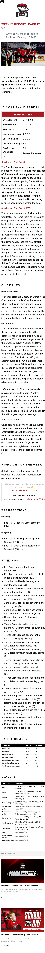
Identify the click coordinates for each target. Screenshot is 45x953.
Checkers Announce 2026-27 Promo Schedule (19, 886)
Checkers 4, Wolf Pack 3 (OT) (16, 208)
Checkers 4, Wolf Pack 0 (13, 162)
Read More (6, 896)
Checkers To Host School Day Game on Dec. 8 (19, 935)
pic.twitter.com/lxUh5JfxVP (24, 490)
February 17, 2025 (35, 499)
